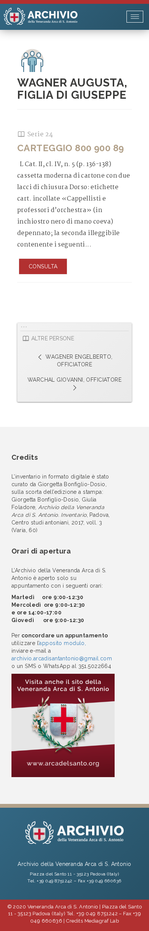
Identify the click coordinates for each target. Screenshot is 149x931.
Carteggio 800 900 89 (70, 148)
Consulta (43, 266)
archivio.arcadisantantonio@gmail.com (61, 658)
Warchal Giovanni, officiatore (74, 380)
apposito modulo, (62, 643)
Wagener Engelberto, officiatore (78, 361)
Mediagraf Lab (101, 921)
